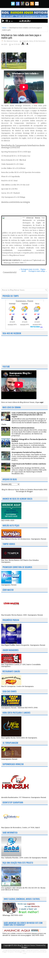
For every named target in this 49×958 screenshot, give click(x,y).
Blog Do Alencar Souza (26, 945)
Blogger (30, 491)
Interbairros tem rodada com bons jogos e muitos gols (21, 36)
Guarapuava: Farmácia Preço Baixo (27, 452)
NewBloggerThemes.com (23, 952)
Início (4, 28)
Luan (24, 953)
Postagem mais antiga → (38, 271)
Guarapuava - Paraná (24, 301)
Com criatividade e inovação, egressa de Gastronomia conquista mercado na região (29, 414)
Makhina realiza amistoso (23, 428)
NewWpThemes (15, 950)
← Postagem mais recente (29, 269)
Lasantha (36, 950)
